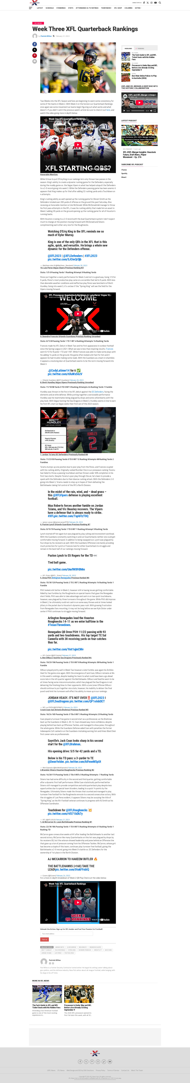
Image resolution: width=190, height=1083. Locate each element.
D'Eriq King (72, 950)
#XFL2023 (91, 256)
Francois (109, 348)
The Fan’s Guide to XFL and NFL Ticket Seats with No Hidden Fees (144, 57)
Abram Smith (59, 947)
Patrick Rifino (46, 36)
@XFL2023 (54, 256)
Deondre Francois (85, 950)
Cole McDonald (60, 950)
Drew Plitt (98, 950)
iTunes (124, 169)
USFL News (51, 1070)
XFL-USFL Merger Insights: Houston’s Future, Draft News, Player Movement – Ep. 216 (139, 155)
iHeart (123, 177)
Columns (128, 8)
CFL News (61, 1070)
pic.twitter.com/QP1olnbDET (87, 701)
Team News (106, 8)
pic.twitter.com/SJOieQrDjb (64, 259)
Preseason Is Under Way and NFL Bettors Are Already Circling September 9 (144, 67)
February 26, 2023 (80, 265)
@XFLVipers (60, 495)
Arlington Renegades (61, 577)
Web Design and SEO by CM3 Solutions (80, 1070)
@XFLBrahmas (71, 744)
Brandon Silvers (95, 947)
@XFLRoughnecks (76, 810)
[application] (139, 102)
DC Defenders (97, 391)
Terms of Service (113, 1070)
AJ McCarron (71, 947)
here (108, 109)
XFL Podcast (127, 149)
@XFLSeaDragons (58, 701)
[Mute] (151, 111)
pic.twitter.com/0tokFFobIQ (72, 869)
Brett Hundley (46, 950)
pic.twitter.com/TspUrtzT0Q (71, 516)
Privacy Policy (100, 1070)
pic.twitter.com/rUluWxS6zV (65, 374)
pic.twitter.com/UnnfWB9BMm (66, 569)
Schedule (50, 8)
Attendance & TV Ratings (87, 8)
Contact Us (125, 1070)
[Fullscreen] (155, 111)
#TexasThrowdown (59, 625)
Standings (61, 8)
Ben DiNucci (83, 947)
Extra (137, 8)
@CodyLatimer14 (59, 370)
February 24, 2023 (70, 707)
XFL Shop (118, 8)
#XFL (51, 516)
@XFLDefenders (73, 256)
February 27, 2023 (69, 655)
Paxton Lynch (69, 953)
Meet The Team (137, 1070)
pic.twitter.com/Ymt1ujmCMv (66, 649)
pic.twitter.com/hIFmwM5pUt (83, 762)
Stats (70, 8)
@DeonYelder (56, 762)
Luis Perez (58, 953)
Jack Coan (108, 950)
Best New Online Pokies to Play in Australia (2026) (144, 77)
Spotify (124, 173)
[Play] (124, 111)
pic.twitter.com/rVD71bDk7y (65, 814)
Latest (40, 8)
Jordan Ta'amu (46, 953)
